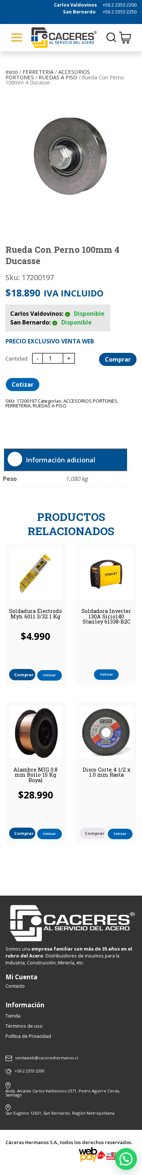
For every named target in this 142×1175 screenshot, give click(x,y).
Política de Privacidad (28, 1036)
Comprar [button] (23, 674)
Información (24, 1005)
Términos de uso (24, 1026)
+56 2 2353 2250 (120, 11)
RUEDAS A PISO (58, 77)
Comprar (118, 359)
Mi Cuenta (21, 977)
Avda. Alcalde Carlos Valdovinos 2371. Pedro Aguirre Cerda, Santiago (62, 1093)
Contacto (15, 986)
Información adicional (60, 459)
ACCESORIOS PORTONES (90, 401)
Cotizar (22, 385)
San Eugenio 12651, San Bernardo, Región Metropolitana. (60, 1113)
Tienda (12, 1015)
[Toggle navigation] (17, 37)
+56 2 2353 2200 (120, 4)
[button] (126, 1159)
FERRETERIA (38, 71)
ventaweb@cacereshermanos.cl (46, 1058)
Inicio (11, 71)
